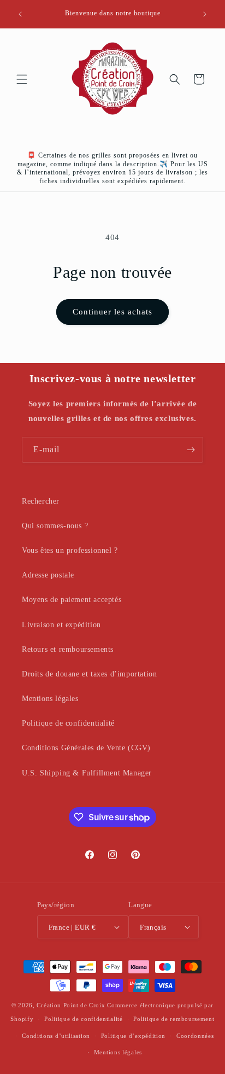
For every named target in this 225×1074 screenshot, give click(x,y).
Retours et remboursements (68, 649)
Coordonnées (195, 1035)
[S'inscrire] (191, 450)
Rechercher (41, 501)
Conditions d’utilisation (56, 1035)
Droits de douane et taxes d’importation (89, 674)
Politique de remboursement (173, 1018)
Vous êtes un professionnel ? (70, 550)
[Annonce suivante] (205, 14)
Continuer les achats (112, 311)
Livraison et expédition (61, 625)
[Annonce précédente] (20, 14)
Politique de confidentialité (68, 723)
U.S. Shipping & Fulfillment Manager (87, 773)
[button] (22, 79)
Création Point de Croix (71, 1005)
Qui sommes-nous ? (55, 526)
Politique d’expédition (133, 1035)
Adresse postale (48, 575)
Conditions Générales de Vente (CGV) (86, 748)
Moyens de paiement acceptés (71, 600)
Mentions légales (50, 698)
